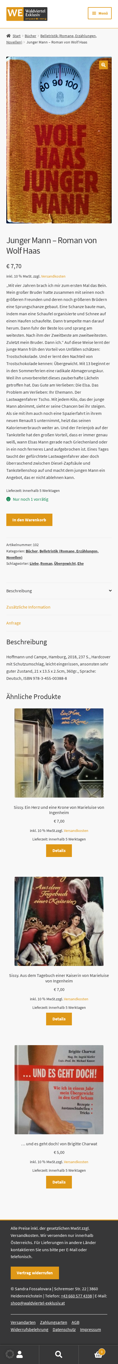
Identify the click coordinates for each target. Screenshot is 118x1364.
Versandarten (23, 1322)
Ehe (80, 563)
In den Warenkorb (29, 519)
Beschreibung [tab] (19, 590)
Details (59, 850)
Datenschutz (64, 1329)
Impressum (90, 1329)
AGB (75, 1322)
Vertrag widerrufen (35, 1272)
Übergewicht (65, 563)
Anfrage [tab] (13, 623)
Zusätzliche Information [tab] (28, 607)
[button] (103, 65)
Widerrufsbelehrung (29, 1329)
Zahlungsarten (53, 1322)
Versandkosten (53, 276)
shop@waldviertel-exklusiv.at (38, 1303)
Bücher (30, 35)
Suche (58, 1354)
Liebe (34, 563)
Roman (46, 563)
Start (17, 35)
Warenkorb (91, 1350)
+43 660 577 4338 (76, 1296)
